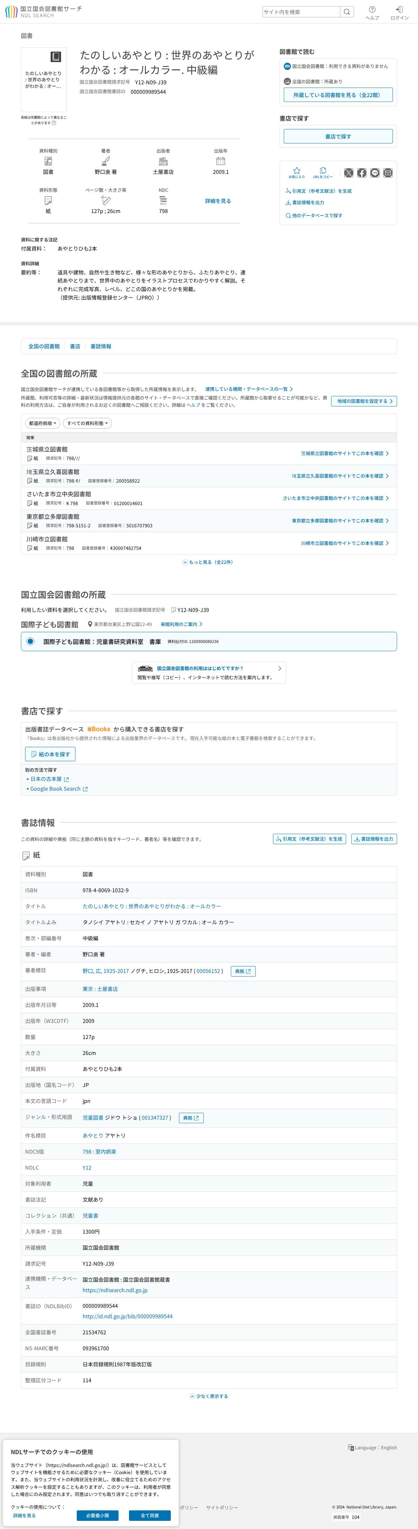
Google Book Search (56, 788)
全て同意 (150, 1515)
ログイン (400, 17)
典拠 (239, 971)
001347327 (155, 1117)
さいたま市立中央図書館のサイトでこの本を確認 (333, 498)
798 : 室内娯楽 (99, 1151)
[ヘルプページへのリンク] (53, 120)
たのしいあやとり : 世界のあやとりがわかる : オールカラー (152, 906)
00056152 (208, 971)
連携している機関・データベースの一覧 (246, 389)
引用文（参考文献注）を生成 (322, 191)
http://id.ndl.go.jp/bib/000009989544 (128, 1316)
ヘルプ (372, 17)
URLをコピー (323, 176)
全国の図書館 (44, 346)
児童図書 (93, 1117)
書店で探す (338, 136)
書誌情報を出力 (308, 202)
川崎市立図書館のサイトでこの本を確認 (342, 543)
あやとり (93, 1135)
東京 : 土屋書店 (100, 989)
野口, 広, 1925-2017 (106, 971)
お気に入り (297, 176)
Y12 (87, 1167)
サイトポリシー (222, 1507)
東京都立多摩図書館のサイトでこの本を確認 (337, 520)
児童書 (90, 1215)
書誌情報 (100, 346)
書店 (75, 346)
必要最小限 (97, 1515)
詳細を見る (218, 201)
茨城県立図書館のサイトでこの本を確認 (342, 453)
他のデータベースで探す (317, 215)
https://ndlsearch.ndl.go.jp (115, 1290)
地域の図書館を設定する (362, 401)
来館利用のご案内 (179, 624)
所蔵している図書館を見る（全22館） (338, 95)
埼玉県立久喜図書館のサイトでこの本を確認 (337, 475)
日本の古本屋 (46, 778)
